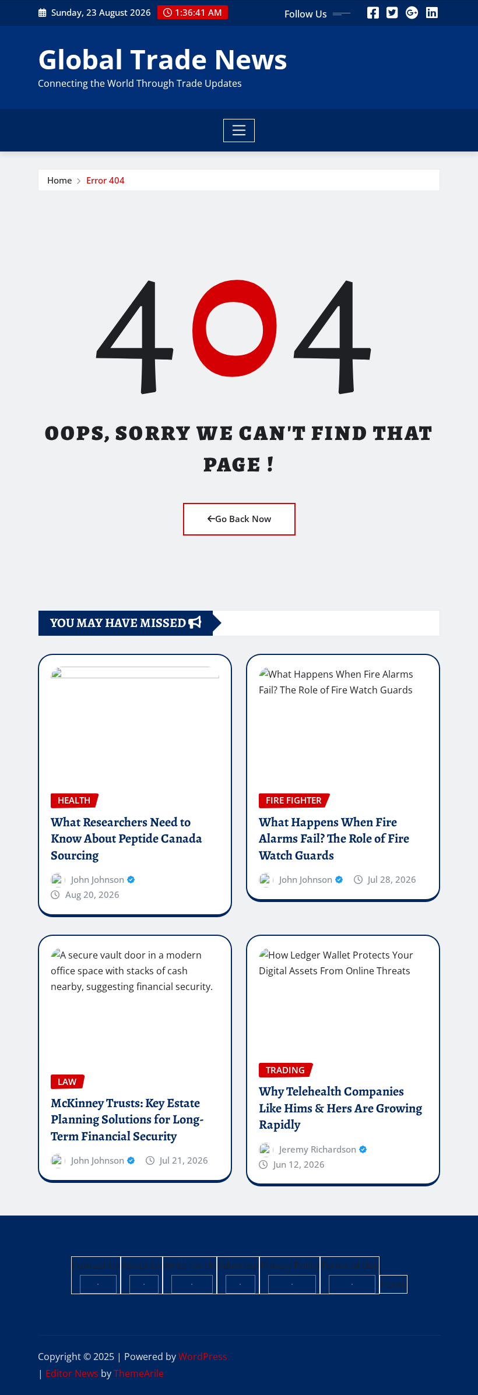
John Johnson (97, 879)
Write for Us (189, 1265)
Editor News (72, 1373)
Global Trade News (162, 59)
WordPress (202, 1356)
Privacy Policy (289, 1265)
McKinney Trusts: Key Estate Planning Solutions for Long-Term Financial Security (127, 1119)
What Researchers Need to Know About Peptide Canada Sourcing (126, 838)
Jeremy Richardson (317, 1149)
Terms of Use (350, 1265)
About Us (141, 1265)
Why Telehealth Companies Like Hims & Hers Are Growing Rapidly (340, 1108)
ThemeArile (139, 1373)
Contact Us (96, 1265)
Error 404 (105, 180)
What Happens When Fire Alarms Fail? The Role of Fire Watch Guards (334, 838)
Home (59, 180)
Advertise (238, 1265)
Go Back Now (243, 518)
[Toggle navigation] (239, 130)
